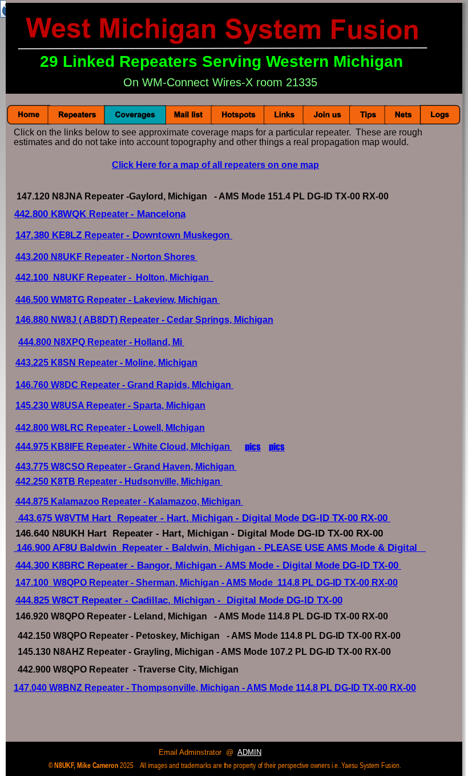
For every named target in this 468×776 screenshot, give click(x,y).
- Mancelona (158, 214)
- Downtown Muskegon (179, 235)
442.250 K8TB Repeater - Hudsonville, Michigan (117, 481)
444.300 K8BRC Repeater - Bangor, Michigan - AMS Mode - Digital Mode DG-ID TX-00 (208, 565)
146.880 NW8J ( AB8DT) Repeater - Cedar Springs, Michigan (144, 320)
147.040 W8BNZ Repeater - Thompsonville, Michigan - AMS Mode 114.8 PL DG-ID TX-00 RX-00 (215, 688)
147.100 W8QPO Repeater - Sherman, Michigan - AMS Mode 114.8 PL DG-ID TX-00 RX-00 (206, 582)
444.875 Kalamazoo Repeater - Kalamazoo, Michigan (129, 501)
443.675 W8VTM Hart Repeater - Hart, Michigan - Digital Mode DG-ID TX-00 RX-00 (204, 518)
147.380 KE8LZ (49, 235)
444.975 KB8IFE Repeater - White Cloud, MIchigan (123, 446)
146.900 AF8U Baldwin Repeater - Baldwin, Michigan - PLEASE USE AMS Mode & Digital (221, 547)
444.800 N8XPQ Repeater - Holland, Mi (101, 342)
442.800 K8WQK (51, 214)
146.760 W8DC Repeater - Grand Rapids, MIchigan (124, 385)
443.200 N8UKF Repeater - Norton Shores (106, 257)
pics (253, 446)
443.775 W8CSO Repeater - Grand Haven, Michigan (126, 466)
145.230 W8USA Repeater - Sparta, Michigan (110, 405)
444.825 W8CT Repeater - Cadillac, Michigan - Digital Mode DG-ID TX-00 (178, 600)
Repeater (105, 235)
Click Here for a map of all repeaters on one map (215, 165)
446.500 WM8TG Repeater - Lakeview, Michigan (117, 300)
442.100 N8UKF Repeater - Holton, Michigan (114, 277)
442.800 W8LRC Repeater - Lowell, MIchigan (110, 428)
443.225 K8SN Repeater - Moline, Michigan (106, 362)
